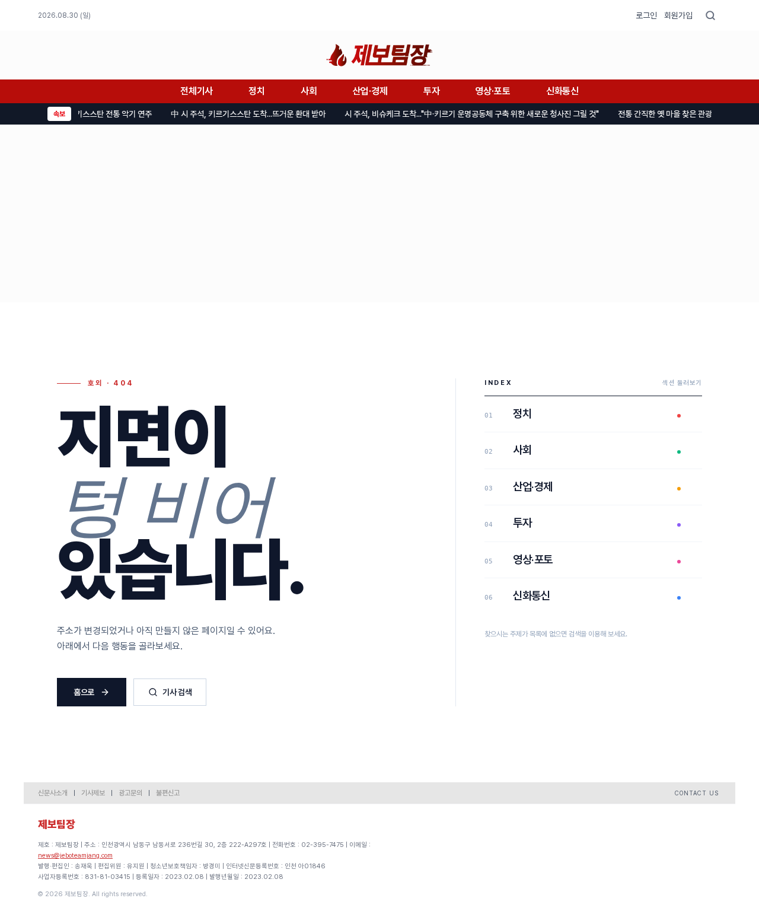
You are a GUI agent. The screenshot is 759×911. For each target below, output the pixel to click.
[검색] (710, 15)
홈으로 (84, 692)
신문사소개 (53, 793)
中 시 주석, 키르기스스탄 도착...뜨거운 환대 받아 (239, 114)
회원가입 (678, 15)
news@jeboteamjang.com (75, 855)
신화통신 (562, 91)
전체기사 (196, 91)
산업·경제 (370, 91)
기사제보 (93, 793)
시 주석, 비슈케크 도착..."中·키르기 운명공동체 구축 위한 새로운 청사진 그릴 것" (463, 114)
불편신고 (168, 793)
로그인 (646, 15)
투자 (431, 91)
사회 (309, 91)
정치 (256, 91)
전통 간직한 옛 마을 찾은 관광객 (660, 114)
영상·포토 (493, 91)
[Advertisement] (379, 213)
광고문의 (130, 793)
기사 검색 (177, 692)
